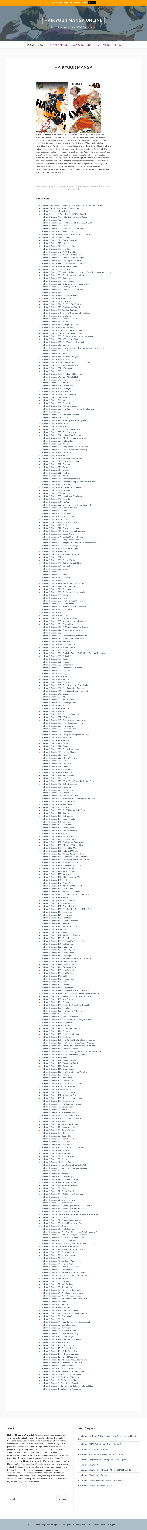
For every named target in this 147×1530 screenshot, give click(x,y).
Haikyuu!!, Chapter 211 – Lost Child (56, 778)
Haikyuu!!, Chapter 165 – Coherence (56, 912)
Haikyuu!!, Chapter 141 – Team (54, 982)
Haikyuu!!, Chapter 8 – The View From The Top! (61, 1368)
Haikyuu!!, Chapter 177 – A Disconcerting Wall (60, 877)
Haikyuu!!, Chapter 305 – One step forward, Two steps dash (66, 505)
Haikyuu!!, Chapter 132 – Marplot (55, 1008)
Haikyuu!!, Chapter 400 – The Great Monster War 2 (62, 228)
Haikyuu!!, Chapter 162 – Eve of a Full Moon (59, 920)
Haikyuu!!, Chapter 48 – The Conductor (57, 1252)
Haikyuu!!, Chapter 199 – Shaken (55, 813)
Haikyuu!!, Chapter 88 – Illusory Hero (57, 1136)
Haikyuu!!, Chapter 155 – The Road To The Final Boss (63, 941)
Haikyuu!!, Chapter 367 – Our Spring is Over (59, 324)
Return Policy (106, 1524)
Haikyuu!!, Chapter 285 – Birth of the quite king (61, 563)
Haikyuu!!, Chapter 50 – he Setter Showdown (60, 1246)
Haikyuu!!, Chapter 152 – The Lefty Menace (59, 950)
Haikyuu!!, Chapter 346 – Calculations (57, 385)
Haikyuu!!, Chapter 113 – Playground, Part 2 (59, 1063)
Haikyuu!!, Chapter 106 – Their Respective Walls (61, 1083)
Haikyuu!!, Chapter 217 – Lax (53, 761)
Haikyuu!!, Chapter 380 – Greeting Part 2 (58, 287)
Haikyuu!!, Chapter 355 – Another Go (57, 359)
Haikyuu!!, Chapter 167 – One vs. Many (57, 906)
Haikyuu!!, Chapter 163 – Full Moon (56, 918)
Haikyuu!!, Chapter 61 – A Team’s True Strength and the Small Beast (69, 1214)
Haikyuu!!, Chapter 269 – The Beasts (56, 609)
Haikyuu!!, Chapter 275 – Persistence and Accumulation (64, 592)
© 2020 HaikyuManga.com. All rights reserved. (47, 1524)
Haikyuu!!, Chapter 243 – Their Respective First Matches (65, 685)
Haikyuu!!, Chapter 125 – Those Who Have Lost (61, 1028)
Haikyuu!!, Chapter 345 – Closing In (56, 388)
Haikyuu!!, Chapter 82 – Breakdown (56, 1153)
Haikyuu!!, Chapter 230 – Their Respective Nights (62, 723)
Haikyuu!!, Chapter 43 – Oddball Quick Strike (60, 1266)
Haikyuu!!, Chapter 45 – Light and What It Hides (61, 1261)
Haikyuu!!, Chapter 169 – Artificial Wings (58, 900)
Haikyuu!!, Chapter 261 (51, 633)
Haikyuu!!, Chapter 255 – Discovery (56, 650)
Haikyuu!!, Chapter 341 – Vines (54, 400)
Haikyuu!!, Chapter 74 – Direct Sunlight (57, 1176)
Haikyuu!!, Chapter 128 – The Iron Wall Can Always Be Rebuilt (67, 1019)
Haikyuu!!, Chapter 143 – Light (54, 976)
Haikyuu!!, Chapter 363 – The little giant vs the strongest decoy (67, 336)
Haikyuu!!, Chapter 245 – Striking (55, 679)
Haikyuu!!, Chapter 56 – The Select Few (58, 1229)
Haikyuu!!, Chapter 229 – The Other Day (58, 726)
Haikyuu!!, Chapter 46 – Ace (53, 1258)
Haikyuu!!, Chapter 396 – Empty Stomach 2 (59, 240)
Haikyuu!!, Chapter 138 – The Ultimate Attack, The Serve (65, 990)
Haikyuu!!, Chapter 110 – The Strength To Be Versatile (64, 1072)
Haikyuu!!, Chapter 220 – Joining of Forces (59, 752)
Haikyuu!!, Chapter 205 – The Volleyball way (59, 795)
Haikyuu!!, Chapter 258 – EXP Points (56, 641)
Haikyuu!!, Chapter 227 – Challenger (56, 731)
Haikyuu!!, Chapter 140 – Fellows (55, 984)
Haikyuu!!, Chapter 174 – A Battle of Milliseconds (62, 886)
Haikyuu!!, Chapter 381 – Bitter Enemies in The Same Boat (65, 284)
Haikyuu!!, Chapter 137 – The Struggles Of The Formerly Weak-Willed (70, 993)
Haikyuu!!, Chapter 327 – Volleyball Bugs (58, 441)
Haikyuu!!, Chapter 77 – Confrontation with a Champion (64, 1168)
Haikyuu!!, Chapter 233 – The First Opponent (60, 714)
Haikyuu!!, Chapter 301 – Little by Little (57, 516)
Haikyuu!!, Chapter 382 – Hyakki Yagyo (57, 281)
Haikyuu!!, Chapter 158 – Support (55, 932)
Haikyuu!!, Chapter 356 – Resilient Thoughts (60, 356)
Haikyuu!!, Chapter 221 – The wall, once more (60, 749)
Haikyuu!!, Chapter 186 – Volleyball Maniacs (59, 851)
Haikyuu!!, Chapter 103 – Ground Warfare (59, 1092)
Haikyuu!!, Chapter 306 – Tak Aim (55, 502)
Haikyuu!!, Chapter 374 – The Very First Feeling (61, 304)
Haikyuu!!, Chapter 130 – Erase (54, 1013)
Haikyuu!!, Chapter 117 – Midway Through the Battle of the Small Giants (71, 1051)
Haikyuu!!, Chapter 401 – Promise (55, 225)
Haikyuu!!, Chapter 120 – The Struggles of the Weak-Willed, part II (69, 1043)
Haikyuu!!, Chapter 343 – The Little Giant (58, 394)
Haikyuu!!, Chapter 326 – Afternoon (56, 444)
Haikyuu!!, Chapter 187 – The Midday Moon (59, 848)
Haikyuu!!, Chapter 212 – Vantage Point (58, 775)
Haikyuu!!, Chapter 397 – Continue (55, 237)
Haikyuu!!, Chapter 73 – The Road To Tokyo (59, 1179)
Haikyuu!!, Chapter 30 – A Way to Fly (56, 1304)
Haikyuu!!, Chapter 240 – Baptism (55, 694)
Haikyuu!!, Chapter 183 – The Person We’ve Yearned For (65, 859)
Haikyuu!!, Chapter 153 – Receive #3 (56, 947)
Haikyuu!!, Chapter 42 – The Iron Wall (57, 1269)
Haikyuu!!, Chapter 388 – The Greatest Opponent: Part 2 (65, 263)
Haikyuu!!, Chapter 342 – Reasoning (56, 397)
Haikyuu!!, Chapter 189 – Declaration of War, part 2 (62, 842)
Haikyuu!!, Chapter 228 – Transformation (58, 729)
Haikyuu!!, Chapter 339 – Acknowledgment (59, 406)
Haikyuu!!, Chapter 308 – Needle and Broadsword (62, 496)
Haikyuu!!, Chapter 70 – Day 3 (53, 1188)
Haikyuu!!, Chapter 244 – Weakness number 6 (60, 682)
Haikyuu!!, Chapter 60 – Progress (55, 1217)
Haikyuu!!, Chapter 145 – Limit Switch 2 (57, 970)
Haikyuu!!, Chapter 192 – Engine (55, 833)
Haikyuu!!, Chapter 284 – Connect (55, 566)
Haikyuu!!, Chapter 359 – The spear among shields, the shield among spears (72, 348)
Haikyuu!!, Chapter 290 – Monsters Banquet (60, 548)
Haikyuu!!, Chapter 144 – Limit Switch (57, 973)
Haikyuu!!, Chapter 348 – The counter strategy (61, 380)
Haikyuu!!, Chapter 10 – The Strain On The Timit (61, 1362)
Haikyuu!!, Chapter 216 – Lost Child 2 (56, 763)
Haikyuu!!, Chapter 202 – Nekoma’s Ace (58, 804)
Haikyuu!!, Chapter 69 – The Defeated (57, 1191)
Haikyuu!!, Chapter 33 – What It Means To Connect (62, 1296)
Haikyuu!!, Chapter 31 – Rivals (54, 1301)
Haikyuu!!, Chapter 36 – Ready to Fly (56, 1287)
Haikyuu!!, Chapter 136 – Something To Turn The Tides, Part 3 (67, 996)
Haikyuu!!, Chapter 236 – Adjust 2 (55, 705)
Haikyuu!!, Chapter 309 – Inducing (55, 493)
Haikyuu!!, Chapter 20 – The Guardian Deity (59, 1333)
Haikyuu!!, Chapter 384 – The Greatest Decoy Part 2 (63, 275)
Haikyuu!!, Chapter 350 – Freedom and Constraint (62, 374)
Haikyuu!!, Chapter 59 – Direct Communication (61, 1220)
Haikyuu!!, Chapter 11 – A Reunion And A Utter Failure (64, 1360)
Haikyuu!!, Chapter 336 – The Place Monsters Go (61, 414)
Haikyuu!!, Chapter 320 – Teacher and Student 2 (61, 461)
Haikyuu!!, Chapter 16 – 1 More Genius (57, 1345)
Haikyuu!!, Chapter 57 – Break (54, 1226)
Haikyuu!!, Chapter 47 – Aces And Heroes (58, 1255)
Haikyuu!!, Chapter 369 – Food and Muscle (59, 319)
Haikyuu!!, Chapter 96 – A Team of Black (58, 1112)
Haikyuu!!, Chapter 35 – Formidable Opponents (61, 1290)
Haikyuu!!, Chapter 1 (57, 45)
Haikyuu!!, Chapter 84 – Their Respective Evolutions (63, 1147)
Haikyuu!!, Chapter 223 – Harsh (54, 743)
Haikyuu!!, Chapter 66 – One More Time (58, 1200)
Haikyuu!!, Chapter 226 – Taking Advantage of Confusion (65, 734)
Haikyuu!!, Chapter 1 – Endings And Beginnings (61, 1389)
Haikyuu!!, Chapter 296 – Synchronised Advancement (63, 531)
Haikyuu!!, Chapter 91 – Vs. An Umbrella (58, 1127)
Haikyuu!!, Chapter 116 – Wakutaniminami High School (64, 1054)
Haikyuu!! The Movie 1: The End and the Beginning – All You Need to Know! (73, 205)
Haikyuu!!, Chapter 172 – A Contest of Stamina (60, 891)
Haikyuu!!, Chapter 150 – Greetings (56, 955)
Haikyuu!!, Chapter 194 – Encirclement (57, 827)
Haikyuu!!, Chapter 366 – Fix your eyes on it (59, 327)
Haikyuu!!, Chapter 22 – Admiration (56, 1328)
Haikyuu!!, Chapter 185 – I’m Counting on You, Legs (62, 854)
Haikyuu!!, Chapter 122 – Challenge (56, 1037)
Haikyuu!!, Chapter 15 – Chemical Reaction (59, 1348)
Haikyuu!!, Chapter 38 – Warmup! (55, 1281)
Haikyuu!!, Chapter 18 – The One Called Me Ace (61, 1339)
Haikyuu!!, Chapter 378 (51, 292)
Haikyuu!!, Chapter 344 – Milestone (56, 391)
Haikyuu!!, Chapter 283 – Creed (54, 569)
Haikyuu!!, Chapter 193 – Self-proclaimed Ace (60, 830)
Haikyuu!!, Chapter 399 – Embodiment (57, 231)
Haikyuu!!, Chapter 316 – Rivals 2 (55, 473)
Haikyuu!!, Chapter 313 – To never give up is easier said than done (68, 481)
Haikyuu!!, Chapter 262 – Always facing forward (61, 630)
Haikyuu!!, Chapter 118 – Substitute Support (60, 1048)
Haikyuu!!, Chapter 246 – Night (54, 676)
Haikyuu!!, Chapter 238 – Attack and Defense (60, 699)
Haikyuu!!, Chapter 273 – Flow (54, 598)
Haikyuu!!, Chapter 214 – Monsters (56, 769)
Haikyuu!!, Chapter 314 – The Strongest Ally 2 (60, 478)
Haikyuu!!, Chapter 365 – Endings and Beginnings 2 (62, 330)
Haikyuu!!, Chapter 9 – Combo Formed (57, 1365)
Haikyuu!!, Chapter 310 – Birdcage (55, 490)
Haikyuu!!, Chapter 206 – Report (55, 792)
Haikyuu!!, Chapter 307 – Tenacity (55, 499)
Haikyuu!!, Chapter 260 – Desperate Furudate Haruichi (64, 635)
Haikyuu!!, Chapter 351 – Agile (54, 371)
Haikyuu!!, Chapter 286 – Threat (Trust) (58, 560)
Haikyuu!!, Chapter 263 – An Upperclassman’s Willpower (65, 627)
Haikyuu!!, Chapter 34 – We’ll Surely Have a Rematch (63, 1293)
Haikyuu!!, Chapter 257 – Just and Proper (58, 644)
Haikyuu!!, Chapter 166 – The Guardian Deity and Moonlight (66, 909)
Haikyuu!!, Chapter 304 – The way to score (59, 508)
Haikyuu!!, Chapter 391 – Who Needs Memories (61, 255)
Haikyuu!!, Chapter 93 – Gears (54, 1121)
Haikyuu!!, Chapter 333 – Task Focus (56, 423)
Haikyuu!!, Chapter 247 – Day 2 (54, 673)
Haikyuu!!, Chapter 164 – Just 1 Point (56, 915)
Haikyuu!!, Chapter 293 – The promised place (60, 540)
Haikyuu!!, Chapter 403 (51, 220)
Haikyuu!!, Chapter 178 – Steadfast (56, 874)
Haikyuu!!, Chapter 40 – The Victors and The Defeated (64, 1275)
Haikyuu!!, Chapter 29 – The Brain (55, 1307)
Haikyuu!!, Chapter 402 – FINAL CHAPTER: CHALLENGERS (66, 223)
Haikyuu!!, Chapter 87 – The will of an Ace (58, 1139)
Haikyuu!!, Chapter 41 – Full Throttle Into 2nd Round (63, 1272)
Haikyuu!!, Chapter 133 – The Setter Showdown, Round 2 (65, 1005)
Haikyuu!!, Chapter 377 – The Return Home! (60, 295)
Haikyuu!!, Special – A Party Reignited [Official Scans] (63, 214)
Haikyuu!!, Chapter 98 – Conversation (57, 1107)
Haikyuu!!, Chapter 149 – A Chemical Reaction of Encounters (66, 958)
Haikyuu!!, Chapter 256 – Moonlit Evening (59, 647)
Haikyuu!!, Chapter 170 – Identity (55, 897)
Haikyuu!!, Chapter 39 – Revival (54, 1278)
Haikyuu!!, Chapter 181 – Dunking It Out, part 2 (61, 865)
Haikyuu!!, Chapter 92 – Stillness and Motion (59, 1124)
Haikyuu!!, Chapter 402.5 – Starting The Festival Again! (64, 217)
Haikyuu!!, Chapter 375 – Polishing (55, 301)
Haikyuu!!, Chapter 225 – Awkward (56, 737)
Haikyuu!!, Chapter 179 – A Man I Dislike (58, 871)
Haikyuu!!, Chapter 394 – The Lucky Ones (58, 246)
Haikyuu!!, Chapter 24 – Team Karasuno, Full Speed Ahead (65, 1322)
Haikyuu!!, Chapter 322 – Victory (55, 455)
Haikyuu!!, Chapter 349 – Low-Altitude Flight (60, 377)
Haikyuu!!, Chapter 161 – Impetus (55, 923)
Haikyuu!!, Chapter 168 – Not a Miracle (57, 903)
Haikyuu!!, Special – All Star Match (55, 211)
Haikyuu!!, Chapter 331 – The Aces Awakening (60, 429)
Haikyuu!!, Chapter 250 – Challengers (57, 665)
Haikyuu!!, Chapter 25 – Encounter (56, 1319)
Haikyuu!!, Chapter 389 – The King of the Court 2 (61, 260)
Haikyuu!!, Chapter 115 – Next (54, 1057)
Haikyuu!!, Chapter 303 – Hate (54, 510)
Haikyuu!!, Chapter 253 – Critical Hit (56, 656)
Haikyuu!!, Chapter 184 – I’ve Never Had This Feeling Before (66, 856)
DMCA (118, 45)
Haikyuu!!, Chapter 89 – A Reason (55, 1133)
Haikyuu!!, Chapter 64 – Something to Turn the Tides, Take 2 (66, 1205)
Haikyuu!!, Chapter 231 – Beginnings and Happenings (63, 720)
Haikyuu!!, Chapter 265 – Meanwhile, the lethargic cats (64, 621)
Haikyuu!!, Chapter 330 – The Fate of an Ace (60, 432)
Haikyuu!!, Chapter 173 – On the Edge (57, 888)
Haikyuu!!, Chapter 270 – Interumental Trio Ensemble (63, 606)
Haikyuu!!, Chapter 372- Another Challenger (60, 310)
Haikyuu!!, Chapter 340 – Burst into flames (59, 403)
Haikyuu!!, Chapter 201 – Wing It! (55, 807)
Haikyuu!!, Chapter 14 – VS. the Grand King (59, 1351)
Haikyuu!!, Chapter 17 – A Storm (54, 1342)
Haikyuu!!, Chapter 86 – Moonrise (55, 1141)
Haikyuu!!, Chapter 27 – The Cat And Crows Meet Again (64, 1313)
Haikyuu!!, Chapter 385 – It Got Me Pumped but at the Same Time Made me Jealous (76, 272)
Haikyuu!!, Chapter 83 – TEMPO (55, 1150)
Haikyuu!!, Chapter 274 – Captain (55, 595)
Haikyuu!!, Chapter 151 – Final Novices (57, 952)
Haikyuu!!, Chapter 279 (51, 580)
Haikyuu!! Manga (34, 45)
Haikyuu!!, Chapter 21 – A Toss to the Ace (58, 1330)
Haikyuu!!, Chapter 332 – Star (53, 426)
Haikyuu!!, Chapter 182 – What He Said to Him (60, 862)
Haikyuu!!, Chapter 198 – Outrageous (57, 816)
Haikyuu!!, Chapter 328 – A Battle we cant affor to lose (64, 438)
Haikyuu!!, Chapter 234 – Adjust (54, 711)
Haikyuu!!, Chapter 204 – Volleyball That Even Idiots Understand (68, 798)
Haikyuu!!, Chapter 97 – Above (54, 1109)
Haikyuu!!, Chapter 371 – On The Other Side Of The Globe (65, 313)
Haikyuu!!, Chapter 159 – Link (53, 929)
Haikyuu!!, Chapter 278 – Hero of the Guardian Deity (63, 583)
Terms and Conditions (90, 1524)
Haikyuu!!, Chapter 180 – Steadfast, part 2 (59, 868)
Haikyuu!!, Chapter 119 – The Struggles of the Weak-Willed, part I (68, 1045)
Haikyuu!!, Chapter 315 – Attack (54, 476)
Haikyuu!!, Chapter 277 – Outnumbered (58, 586)
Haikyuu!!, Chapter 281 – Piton (54, 574)
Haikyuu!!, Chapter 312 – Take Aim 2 (56, 484)
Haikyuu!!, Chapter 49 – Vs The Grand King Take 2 (62, 1249)
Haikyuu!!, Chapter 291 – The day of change (59, 545)
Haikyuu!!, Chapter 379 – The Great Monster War (62, 289)
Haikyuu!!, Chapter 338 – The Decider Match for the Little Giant (68, 409)
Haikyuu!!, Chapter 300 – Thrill (54, 519)
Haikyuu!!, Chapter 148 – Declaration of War (60, 961)
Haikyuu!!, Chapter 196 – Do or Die (56, 822)
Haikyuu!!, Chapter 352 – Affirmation (56, 368)
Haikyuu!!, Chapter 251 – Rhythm (55, 662)
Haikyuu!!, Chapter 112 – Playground (56, 1066)
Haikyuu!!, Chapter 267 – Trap (54, 615)
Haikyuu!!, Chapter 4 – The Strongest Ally (58, 1380)
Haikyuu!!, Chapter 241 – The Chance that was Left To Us (65, 691)
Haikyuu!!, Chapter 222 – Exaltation (56, 746)
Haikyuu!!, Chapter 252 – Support (55, 659)
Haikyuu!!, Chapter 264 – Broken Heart (57, 624)
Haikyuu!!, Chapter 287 (51, 557)
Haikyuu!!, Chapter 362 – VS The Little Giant (59, 339)
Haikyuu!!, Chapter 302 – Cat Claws (56, 513)
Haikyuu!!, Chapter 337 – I (52, 412)
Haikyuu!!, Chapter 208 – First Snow (56, 787)
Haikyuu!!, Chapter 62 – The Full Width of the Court (63, 1211)
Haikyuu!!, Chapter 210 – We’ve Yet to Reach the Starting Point (67, 781)
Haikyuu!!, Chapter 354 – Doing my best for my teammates (65, 362)
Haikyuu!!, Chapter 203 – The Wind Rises (58, 801)
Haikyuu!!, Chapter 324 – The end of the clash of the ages (65, 449)
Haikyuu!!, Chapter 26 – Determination (57, 1316)
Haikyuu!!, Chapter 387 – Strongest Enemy (59, 266)
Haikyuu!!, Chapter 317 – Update (55, 470)
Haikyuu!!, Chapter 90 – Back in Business (58, 1130)
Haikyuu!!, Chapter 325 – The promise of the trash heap (64, 446)
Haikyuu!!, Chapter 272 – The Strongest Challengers (63, 601)
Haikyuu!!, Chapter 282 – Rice (53, 571)
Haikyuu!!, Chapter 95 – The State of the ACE (60, 1115)
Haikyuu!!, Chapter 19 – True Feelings (57, 1336)
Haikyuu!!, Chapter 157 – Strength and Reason (60, 935)
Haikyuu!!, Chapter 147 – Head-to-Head (58, 964)
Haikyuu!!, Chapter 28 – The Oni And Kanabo (60, 1310)
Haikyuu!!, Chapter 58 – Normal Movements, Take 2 (62, 1223)
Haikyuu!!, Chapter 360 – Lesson (55, 345)
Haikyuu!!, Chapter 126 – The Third (56, 1025)
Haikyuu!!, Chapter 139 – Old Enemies (57, 987)
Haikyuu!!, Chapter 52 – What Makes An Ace (60, 1240)
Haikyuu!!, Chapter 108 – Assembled (56, 1077)
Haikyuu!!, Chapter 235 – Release (55, 708)
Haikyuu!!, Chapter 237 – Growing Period (58, 702)
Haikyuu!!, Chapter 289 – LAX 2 (54, 551)
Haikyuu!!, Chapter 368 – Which (54, 321)
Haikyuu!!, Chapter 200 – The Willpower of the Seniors (64, 810)
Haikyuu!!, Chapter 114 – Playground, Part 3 (59, 1060)
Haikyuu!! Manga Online (73, 20)
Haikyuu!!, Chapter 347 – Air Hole (55, 382)
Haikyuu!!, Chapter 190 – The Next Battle (58, 839)
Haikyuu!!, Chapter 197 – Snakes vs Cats (58, 819)
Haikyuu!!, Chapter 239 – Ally (53, 697)
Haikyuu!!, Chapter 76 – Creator (54, 1171)
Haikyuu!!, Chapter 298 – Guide (54, 525)
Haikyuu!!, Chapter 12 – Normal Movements (59, 1357)
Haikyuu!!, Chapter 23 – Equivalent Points (58, 1325)
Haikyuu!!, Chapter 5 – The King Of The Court (60, 1377)
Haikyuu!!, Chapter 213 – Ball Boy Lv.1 (57, 772)
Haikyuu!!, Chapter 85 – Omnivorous (56, 1144)
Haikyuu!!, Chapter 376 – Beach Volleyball (58, 298)
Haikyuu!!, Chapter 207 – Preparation (57, 790)
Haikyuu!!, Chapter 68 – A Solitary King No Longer (62, 1194)
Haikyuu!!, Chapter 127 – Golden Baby (57, 1022)
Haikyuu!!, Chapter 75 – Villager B (55, 1173)
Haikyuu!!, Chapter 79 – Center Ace (56, 1162)
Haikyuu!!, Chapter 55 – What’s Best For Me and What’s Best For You (70, 1232)
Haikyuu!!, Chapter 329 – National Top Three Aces (62, 435)
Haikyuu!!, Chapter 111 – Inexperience (57, 1069)
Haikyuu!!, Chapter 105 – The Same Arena (58, 1086)
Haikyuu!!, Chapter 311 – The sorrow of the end (61, 487)
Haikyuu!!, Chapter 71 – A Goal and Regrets (59, 1185)
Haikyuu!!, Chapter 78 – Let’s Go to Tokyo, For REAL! (63, 1165)
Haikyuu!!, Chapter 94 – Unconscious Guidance (61, 1118)
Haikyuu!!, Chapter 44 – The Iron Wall (57, 1264)
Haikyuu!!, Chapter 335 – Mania (54, 417)
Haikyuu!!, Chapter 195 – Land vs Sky (56, 824)
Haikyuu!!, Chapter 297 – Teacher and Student (60, 528)
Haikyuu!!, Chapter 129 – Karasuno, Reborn (59, 1016)
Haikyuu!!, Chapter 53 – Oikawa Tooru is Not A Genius (63, 1237)
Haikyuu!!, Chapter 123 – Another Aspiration (60, 1034)
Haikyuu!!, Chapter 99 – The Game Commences (61, 1104)
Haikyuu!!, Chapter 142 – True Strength (58, 979)
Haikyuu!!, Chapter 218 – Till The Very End (59, 758)
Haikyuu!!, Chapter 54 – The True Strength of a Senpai (64, 1234)
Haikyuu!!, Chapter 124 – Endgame (56, 1031)
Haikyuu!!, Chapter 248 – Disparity (55, 670)
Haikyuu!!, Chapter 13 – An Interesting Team (60, 1354)
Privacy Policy (103, 45)
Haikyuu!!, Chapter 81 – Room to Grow (57, 1156)
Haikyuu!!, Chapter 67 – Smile (53, 1197)
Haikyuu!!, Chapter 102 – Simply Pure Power (59, 1095)
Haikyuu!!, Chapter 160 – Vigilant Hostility (59, 926)
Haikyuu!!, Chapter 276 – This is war (56, 589)
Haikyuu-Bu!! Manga (81, 45)
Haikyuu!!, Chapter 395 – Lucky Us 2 (56, 243)
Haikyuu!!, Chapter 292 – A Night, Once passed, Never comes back (69, 542)
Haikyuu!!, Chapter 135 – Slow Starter (57, 999)
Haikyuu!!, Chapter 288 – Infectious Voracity (60, 554)
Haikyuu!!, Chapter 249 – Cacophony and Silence (61, 667)
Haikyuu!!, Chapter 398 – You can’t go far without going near (66, 234)
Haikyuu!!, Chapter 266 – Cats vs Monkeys (59, 618)
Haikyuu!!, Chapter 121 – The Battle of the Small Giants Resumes (68, 1040)
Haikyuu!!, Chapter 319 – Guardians (56, 464)
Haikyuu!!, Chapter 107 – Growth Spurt (57, 1080)
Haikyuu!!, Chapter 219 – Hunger (55, 755)
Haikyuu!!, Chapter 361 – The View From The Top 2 (62, 342)
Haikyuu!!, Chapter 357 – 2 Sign (54, 353)
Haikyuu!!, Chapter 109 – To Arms (55, 1075)
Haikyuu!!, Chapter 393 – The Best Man (58, 249)
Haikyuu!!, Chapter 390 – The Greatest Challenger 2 (63, 257)
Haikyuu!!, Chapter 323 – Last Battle (56, 452)
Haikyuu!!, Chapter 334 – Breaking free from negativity (64, 420)
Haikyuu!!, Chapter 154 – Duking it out (57, 944)
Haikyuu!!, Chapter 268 (51, 612)
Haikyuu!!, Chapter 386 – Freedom (55, 269)
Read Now (92, 3)
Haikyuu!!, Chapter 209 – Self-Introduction (59, 784)
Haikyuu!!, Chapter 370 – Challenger (56, 316)
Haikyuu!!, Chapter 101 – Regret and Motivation (61, 1098)
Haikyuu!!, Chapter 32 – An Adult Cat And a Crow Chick (64, 1298)
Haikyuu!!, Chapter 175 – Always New (57, 883)
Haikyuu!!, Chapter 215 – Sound (54, 766)
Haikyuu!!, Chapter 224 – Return (55, 740)
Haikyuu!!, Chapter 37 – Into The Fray (57, 1284)
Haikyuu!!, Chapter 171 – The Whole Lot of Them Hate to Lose (67, 894)
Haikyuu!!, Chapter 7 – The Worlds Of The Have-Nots (63, 1371)
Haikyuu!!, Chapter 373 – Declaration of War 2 (60, 307)
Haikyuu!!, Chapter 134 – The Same (56, 1002)
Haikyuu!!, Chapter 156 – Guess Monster (58, 938)
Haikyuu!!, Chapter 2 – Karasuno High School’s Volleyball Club (67, 1386)
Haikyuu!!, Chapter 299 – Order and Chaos (59, 522)
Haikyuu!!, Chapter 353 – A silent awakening (59, 365)
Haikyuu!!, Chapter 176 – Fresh (54, 880)
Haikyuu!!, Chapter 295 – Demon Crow (57, 534)
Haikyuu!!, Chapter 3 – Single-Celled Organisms (61, 1383)
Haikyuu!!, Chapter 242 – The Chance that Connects (63, 688)
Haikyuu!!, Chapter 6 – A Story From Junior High (61, 1374)
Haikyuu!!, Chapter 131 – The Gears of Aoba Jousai (62, 1011)
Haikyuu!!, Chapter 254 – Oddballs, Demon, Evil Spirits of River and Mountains (73, 653)
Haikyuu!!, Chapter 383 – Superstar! (56, 278)
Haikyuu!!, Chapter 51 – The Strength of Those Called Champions (68, 1243)
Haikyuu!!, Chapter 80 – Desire (54, 1159)
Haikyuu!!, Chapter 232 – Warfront (56, 717)
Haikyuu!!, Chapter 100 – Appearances (57, 1101)
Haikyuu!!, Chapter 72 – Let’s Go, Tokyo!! (58, 1182)
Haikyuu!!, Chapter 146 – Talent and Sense (59, 967)
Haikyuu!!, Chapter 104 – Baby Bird (56, 1089)
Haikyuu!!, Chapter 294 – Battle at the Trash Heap (62, 537)
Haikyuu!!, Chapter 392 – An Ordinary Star (59, 252)
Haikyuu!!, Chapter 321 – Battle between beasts (61, 458)
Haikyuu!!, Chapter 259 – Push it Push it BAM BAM (62, 638)
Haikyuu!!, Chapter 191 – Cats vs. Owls (57, 836)
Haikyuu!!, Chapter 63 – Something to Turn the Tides (63, 1208)
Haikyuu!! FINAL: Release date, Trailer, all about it (62, 208)
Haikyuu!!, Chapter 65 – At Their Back (57, 1203)
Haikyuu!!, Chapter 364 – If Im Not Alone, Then (61, 333)
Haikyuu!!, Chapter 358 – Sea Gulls (55, 350)
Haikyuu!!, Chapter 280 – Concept (55, 577)
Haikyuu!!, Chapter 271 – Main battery (57, 603)
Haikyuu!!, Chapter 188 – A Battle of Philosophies (62, 845)
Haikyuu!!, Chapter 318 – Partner (55, 467)
